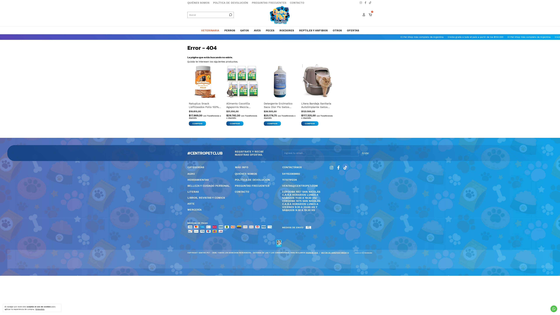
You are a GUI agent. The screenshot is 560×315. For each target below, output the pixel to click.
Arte (191, 203)
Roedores (286, 30)
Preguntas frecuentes (269, 2)
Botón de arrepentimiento (335, 253)
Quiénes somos (198, 2)
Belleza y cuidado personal (208, 185)
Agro (191, 173)
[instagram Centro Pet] (361, 2)
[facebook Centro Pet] (366, 2)
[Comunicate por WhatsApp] (554, 309)
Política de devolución (230, 2)
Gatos (244, 30)
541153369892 (291, 173)
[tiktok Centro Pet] (370, 2)
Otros (337, 30)
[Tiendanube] (363, 253)
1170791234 (289, 179)
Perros (229, 30)
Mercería (194, 209)
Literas (193, 191)
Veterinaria (210, 30)
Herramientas (198, 179)
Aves (257, 30)
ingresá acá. (312, 253)
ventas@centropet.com (300, 185)
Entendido (40, 309)
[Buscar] (230, 15)
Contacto (297, 2)
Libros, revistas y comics (206, 197)
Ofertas (353, 30)
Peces (270, 30)
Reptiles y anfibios (313, 30)
